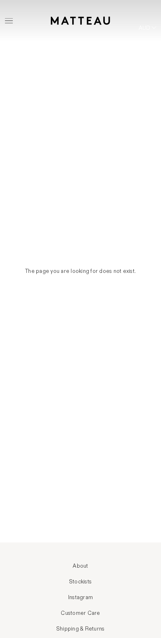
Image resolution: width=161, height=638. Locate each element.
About (80, 566)
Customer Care (80, 613)
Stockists (80, 581)
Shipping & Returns (81, 629)
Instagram (80, 597)
